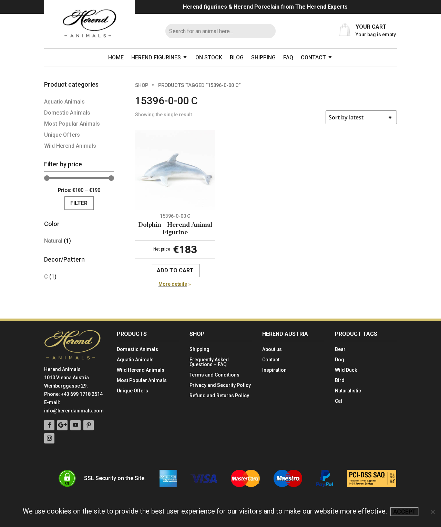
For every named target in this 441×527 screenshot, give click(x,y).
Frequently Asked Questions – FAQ (209, 362)
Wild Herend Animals (70, 146)
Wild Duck (346, 370)
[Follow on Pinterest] (88, 425)
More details (172, 284)
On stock (208, 57)
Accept (404, 511)
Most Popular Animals (72, 123)
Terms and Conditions (214, 375)
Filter (79, 203)
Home (116, 57)
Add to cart (175, 270)
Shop (141, 85)
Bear (340, 349)
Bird (340, 380)
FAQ (288, 57)
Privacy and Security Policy (220, 385)
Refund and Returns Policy (219, 395)
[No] (432, 511)
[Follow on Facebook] (49, 425)
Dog (339, 359)
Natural (53, 240)
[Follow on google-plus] (62, 425)
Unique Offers (62, 134)
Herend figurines (156, 57)
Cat (338, 401)
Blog (237, 57)
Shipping (263, 57)
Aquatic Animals (64, 101)
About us (272, 349)
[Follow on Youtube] (75, 425)
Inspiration (274, 370)
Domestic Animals (67, 112)
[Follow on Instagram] (49, 438)
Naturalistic (348, 390)
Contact (313, 57)
